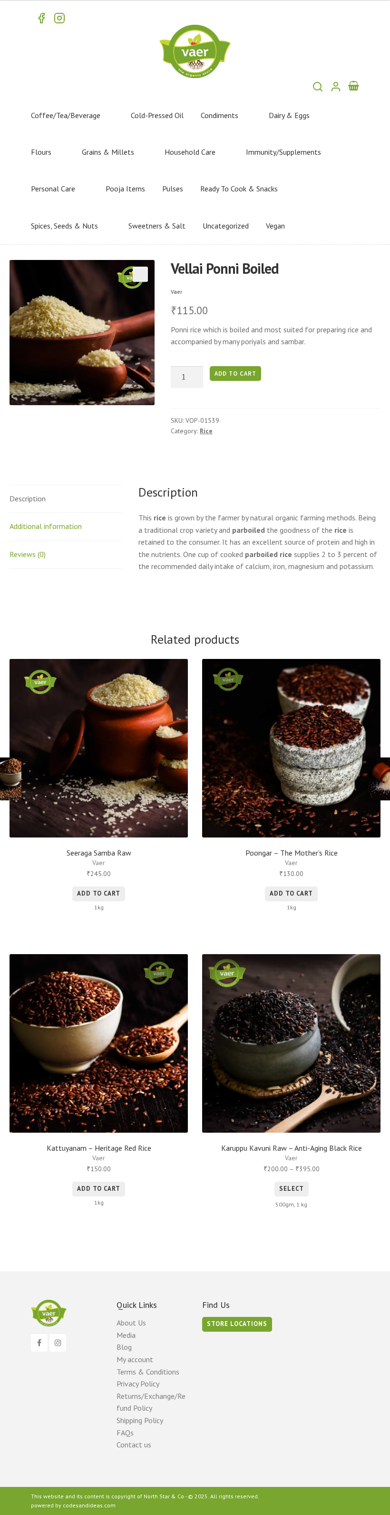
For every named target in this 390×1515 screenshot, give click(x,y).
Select (291, 1189)
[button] (140, 274)
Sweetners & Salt (156, 225)
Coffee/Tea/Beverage (65, 115)
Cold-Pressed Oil (157, 115)
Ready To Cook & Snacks (239, 188)
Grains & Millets (108, 152)
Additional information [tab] (46, 526)
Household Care (190, 152)
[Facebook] (39, 1343)
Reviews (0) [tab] (28, 554)
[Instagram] (57, 1343)
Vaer (176, 291)
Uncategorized (226, 225)
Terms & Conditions (148, 1371)
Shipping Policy (140, 1420)
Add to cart (235, 373)
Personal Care (53, 188)
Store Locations (237, 1324)
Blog (124, 1347)
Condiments (219, 115)
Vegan (275, 225)
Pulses (172, 188)
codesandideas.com (89, 1505)
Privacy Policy (138, 1383)
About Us (131, 1322)
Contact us (134, 1444)
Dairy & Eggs (289, 115)
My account (135, 1359)
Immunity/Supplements (283, 152)
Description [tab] (28, 498)
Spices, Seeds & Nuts (64, 225)
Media (126, 1335)
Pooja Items (125, 188)
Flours (41, 152)
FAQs (125, 1432)
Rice (206, 431)
